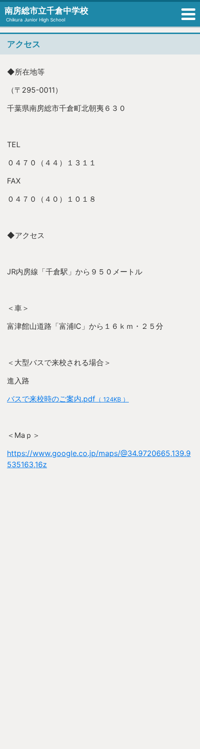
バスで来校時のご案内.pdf (68, 398)
